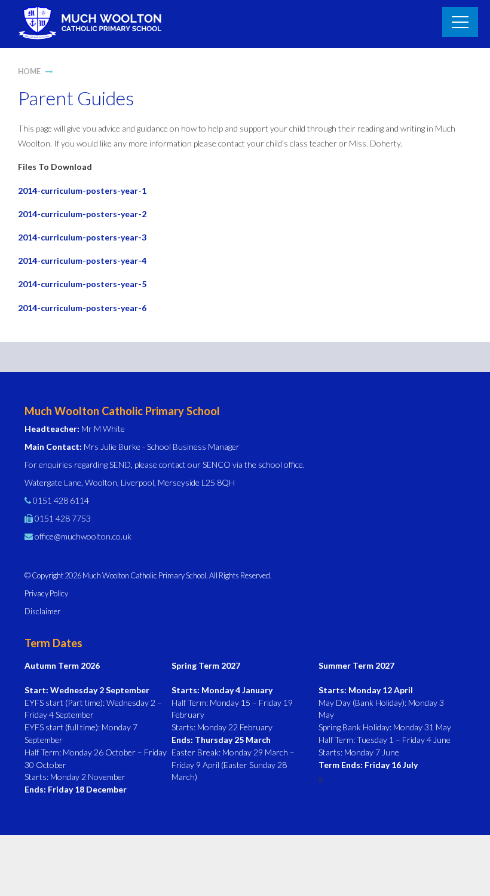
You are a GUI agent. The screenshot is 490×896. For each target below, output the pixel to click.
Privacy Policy (46, 593)
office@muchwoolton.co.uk (83, 536)
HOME (29, 71)
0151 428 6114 (61, 500)
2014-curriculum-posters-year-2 (82, 214)
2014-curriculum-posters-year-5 (82, 284)
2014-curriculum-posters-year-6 (82, 308)
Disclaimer (42, 611)
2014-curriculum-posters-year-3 (82, 237)
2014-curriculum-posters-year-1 (82, 190)
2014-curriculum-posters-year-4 (82, 260)
